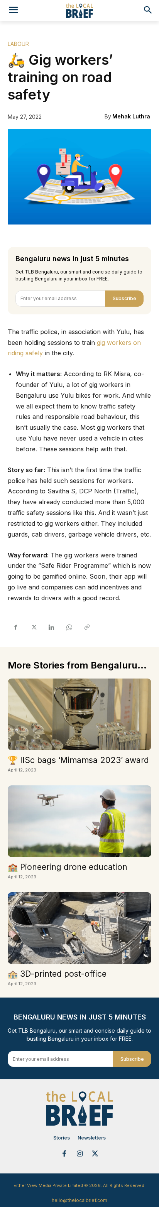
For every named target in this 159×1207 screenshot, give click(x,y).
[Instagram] (79, 1154)
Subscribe (124, 298)
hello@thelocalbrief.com (79, 1200)
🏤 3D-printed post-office (57, 974)
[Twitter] (33, 627)
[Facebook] (15, 627)
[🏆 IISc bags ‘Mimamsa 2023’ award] (79, 714)
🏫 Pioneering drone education (67, 867)
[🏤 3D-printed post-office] (79, 928)
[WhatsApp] (68, 627)
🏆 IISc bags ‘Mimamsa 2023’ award (78, 760)
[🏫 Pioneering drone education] (79, 821)
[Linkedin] (51, 627)
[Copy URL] (86, 627)
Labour (18, 44)
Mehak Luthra (131, 116)
